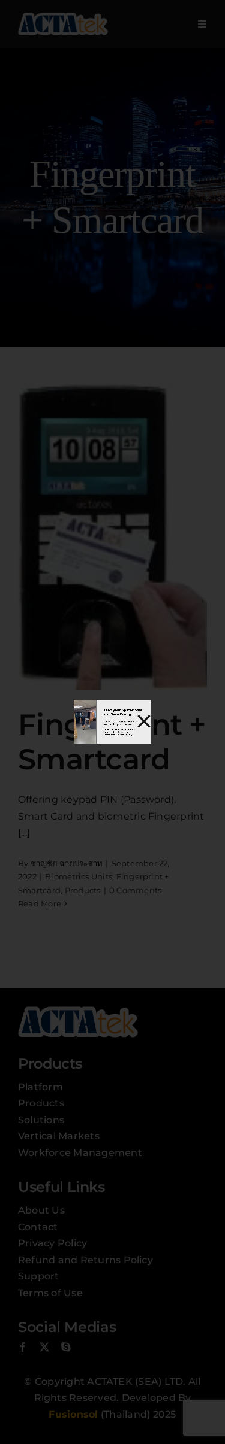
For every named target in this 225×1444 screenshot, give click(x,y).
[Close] (144, 721)
